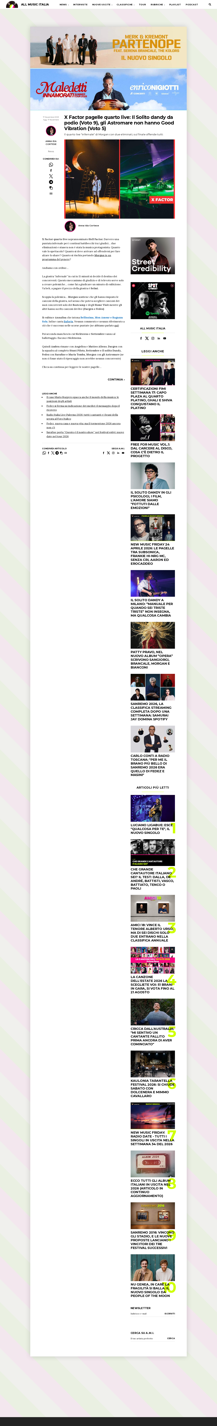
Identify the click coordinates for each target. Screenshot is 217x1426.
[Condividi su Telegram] (51, 182)
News (63, 4)
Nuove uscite (101, 4)
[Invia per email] (51, 194)
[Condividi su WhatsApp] (51, 165)
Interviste (80, 4)
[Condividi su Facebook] (51, 170)
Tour (142, 4)
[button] (51, 188)
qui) (116, 325)
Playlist (175, 4)
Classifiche (125, 4)
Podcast (192, 4)
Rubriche (157, 4)
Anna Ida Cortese (51, 143)
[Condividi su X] (51, 176)
